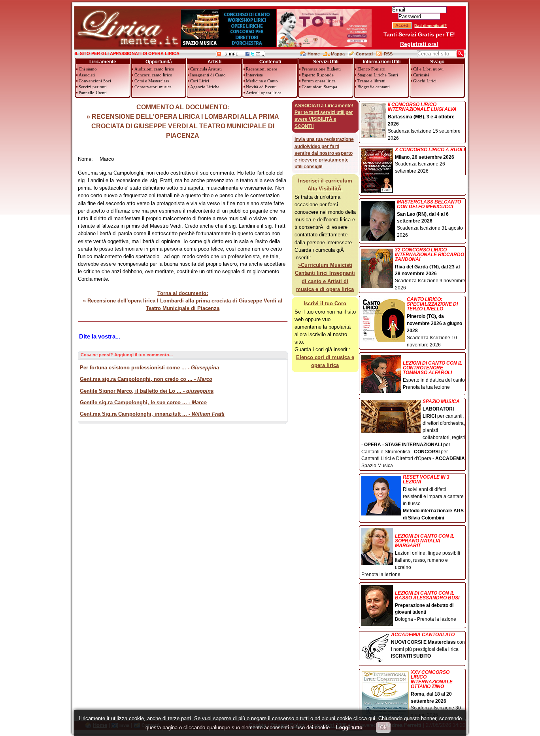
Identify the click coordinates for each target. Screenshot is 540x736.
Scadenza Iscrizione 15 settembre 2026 (424, 121)
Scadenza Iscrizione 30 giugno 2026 (436, 694)
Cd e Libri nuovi (428, 69)
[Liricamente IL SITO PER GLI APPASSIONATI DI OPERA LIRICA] (127, 45)
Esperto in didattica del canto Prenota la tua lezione (434, 375)
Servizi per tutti (93, 86)
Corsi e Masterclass (151, 80)
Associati (87, 74)
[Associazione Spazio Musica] (228, 45)
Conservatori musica (153, 86)
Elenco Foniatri (371, 69)
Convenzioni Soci (95, 80)
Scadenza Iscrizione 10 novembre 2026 (434, 322)
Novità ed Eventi (261, 86)
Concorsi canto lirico (153, 74)
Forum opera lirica (319, 80)
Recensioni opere (261, 69)
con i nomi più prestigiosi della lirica (428, 645)
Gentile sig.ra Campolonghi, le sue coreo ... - (143, 402)
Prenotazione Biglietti (321, 69)
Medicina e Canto (262, 80)
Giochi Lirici (424, 80)
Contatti (364, 53)
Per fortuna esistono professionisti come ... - (149, 368)
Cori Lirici (199, 80)
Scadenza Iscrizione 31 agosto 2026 (430, 219)
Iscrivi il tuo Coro (325, 303)
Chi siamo (88, 69)
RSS (388, 53)
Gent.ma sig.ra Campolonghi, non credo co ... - (146, 379)
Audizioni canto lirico (154, 69)
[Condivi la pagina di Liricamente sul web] (240, 55)
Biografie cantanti (373, 86)
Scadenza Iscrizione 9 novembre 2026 (430, 269)
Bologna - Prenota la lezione (427, 606)
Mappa (338, 53)
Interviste (254, 74)
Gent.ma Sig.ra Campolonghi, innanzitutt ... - (152, 414)
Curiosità (421, 74)
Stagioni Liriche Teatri (377, 74)
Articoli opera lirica (263, 92)
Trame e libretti (371, 80)
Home (314, 53)
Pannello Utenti (93, 92)
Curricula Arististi (206, 69)
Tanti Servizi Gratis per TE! (419, 34)
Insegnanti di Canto (208, 74)
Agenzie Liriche (204, 86)
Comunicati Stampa (319, 86)
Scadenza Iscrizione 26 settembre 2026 (430, 160)
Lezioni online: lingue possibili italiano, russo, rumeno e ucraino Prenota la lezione (410, 555)
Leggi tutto (349, 727)
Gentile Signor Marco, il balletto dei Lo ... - (146, 391)
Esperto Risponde (318, 74)
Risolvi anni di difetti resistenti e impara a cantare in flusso (433, 497)
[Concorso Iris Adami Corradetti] (324, 45)
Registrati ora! (419, 44)
